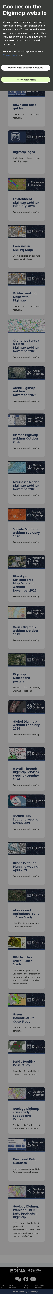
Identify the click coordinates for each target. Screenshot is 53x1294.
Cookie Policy (11, 54)
